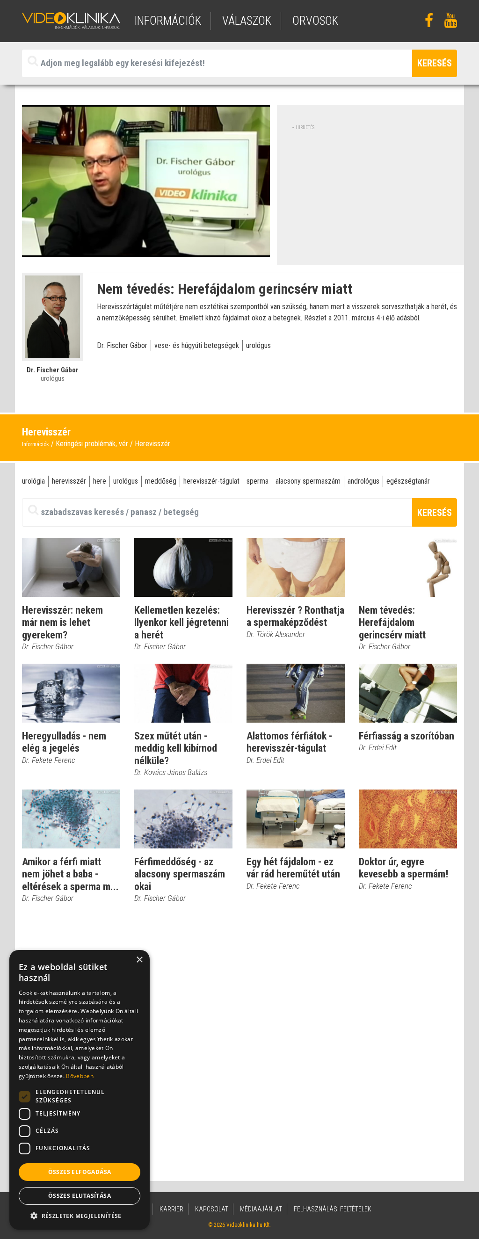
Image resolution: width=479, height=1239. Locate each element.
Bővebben (79, 1076)
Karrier (171, 1209)
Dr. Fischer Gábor (122, 345)
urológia (33, 481)
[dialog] (79, 1090)
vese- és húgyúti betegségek (196, 345)
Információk (35, 444)
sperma (258, 481)
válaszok (246, 21)
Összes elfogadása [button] (79, 1172)
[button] (79, 1215)
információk (167, 21)
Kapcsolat (211, 1209)
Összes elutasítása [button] (79, 1196)
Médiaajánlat (261, 1209)
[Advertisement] (370, 196)
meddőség (160, 481)
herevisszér (69, 481)
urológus (258, 345)
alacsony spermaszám (308, 481)
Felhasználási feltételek (332, 1209)
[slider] (145, 250)
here (99, 481)
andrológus (363, 481)
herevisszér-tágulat (211, 481)
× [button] (139, 960)
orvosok (315, 21)
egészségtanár (408, 481)
